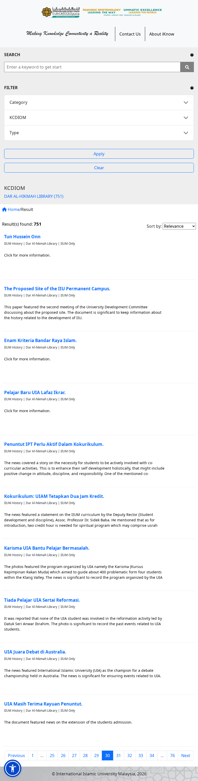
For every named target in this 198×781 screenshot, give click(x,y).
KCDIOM (18, 117)
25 (52, 755)
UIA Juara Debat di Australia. (35, 652)
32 (129, 755)
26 (63, 755)
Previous (16, 755)
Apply (99, 154)
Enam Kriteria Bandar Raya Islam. (40, 340)
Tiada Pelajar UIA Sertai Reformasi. (42, 600)
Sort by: (154, 226)
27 (74, 755)
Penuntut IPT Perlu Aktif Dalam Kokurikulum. (54, 444)
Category (18, 102)
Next (185, 755)
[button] (12, 768)
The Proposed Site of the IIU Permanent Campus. (57, 289)
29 (96, 755)
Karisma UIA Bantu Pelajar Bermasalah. (46, 548)
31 (118, 755)
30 (107, 755)
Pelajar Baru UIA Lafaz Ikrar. (35, 392)
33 (140, 755)
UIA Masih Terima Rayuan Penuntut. (43, 704)
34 (152, 755)
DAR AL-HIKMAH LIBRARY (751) (33, 196)
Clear (99, 168)
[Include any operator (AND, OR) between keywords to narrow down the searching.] (192, 55)
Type (14, 132)
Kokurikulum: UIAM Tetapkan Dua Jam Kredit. (54, 496)
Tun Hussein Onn (22, 237)
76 (172, 755)
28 (85, 755)
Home (13, 209)
